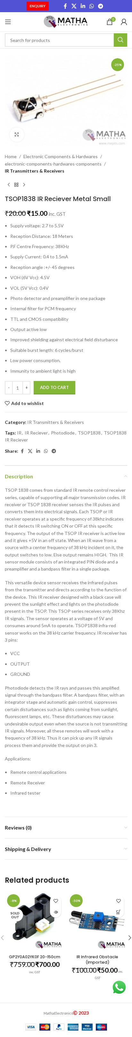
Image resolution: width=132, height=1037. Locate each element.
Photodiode (63, 432)
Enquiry (37, 6)
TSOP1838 (89, 432)
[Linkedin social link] (82, 6)
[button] (118, 912)
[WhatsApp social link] (91, 6)
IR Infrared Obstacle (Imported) (97, 959)
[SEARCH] (120, 40)
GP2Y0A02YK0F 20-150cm (34, 957)
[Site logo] (66, 21)
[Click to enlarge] (17, 134)
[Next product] (24, 185)
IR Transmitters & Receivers (34, 171)
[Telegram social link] (100, 6)
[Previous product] (8, 185)
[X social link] (73, 6)
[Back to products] (16, 185)
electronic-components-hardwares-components (53, 163)
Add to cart (54, 387)
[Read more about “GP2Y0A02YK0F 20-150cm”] (55, 912)
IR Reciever (36, 432)
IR (19, 432)
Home (11, 156)
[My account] (124, 21)
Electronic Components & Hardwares (60, 156)
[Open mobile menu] (8, 21)
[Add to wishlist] (55, 900)
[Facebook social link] (65, 6)
